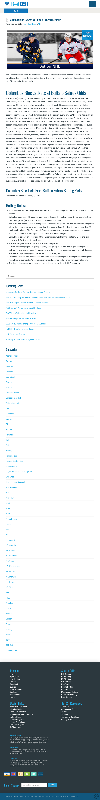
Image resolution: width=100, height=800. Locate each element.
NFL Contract (11, 556)
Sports (8, 624)
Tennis (8, 635)
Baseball (9, 366)
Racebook (14, 684)
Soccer (9, 608)
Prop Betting (66, 697)
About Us (65, 707)
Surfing (9, 629)
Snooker (9, 603)
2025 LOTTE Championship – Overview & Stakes (26, 324)
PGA (8, 598)
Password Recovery (18, 712)
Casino (13, 682)
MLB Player (10, 498)
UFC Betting (66, 684)
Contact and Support (69, 709)
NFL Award (10, 540)
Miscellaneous (12, 487)
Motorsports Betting (69, 692)
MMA (8, 508)
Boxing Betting (67, 687)
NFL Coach (10, 550)
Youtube (64, 714)
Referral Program (17, 725)
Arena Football (12, 356)
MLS (8, 503)
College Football (12, 403)
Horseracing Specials (14, 461)
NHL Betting (66, 682)
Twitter (64, 712)
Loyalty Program (17, 719)
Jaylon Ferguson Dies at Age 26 (19, 472)
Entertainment (16, 689)
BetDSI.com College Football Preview (21, 313)
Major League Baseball (15, 482)
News (12, 697)
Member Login (16, 709)
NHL (39, 24)
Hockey (34, 24)
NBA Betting (66, 677)
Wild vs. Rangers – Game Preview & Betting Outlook (27, 303)
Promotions (15, 694)
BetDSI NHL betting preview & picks (20, 329)
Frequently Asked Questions (21, 714)
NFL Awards (11, 545)
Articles (27, 24)
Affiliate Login (15, 727)
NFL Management (13, 566)
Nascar (9, 524)
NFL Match (10, 572)
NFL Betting (66, 674)
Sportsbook (15, 677)
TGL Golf (9, 645)
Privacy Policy (67, 719)
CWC (8, 408)
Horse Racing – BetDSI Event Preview (21, 318)
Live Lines (10, 477)
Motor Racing (11, 519)
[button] (92, 4)
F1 (7, 424)
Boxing (9, 382)
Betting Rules (15, 717)
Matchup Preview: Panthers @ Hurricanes (23, 339)
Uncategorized (12, 650)
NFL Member (11, 577)
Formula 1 (10, 435)
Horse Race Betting (69, 694)
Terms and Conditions (70, 717)
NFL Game (10, 561)
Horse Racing (11, 456)
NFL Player (10, 582)
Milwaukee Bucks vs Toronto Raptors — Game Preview (28, 292)
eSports (13, 687)
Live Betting (15, 679)
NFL (7, 535)
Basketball (10, 377)
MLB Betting (66, 679)
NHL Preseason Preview (16, 334)
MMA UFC (10, 514)
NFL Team (10, 587)
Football (9, 430)
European (10, 414)
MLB (8, 493)
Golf (7, 440)
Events (9, 419)
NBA (8, 529)
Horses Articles (12, 466)
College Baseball (13, 393)
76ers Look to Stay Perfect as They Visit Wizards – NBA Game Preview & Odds (38, 297)
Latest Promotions (17, 722)
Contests (13, 692)
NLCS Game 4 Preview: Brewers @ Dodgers (23, 308)
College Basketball (13, 398)
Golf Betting (66, 689)
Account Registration (18, 707)
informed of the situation (28, 762)
